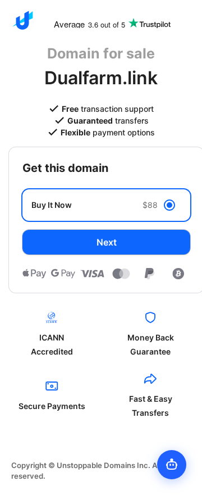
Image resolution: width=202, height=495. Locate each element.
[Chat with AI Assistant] (171, 464)
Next (107, 242)
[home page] (22, 20)
